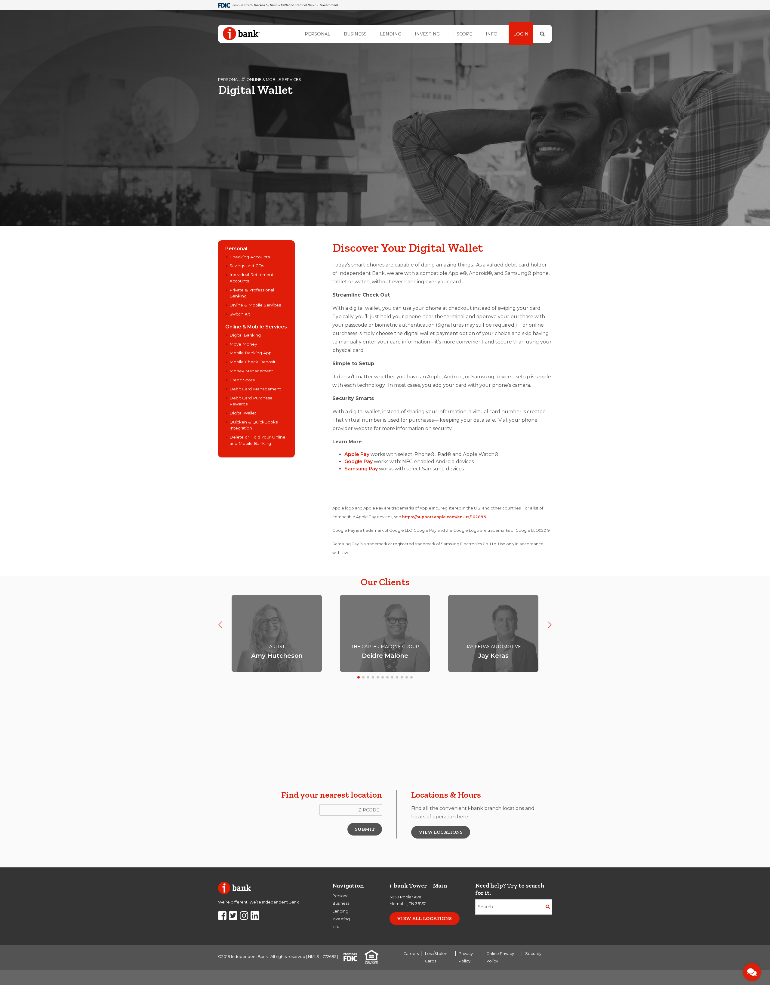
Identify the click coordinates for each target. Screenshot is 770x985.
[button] (220, 625)
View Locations (441, 832)
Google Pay (358, 461)
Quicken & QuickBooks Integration (253, 425)
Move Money (243, 344)
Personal (317, 34)
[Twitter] (233, 917)
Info (491, 34)
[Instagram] (244, 917)
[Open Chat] (752, 972)
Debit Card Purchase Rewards (251, 401)
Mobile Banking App (250, 352)
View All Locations (424, 918)
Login (520, 34)
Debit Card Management (255, 388)
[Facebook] (222, 917)
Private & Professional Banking (251, 293)
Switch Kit (239, 314)
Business (355, 34)
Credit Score (242, 379)
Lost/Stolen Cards (436, 957)
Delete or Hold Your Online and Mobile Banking (257, 440)
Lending (390, 34)
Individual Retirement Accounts (251, 277)
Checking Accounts (249, 256)
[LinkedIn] (255, 917)
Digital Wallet (242, 413)
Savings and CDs (246, 265)
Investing (427, 34)
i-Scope (462, 34)
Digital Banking (245, 335)
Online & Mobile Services (274, 79)
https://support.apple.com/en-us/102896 (444, 517)
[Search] (542, 34)
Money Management (251, 370)
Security (533, 953)
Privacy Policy (466, 957)
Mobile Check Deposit (252, 361)
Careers (411, 953)
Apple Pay (356, 454)
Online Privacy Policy (500, 957)
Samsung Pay (361, 469)
